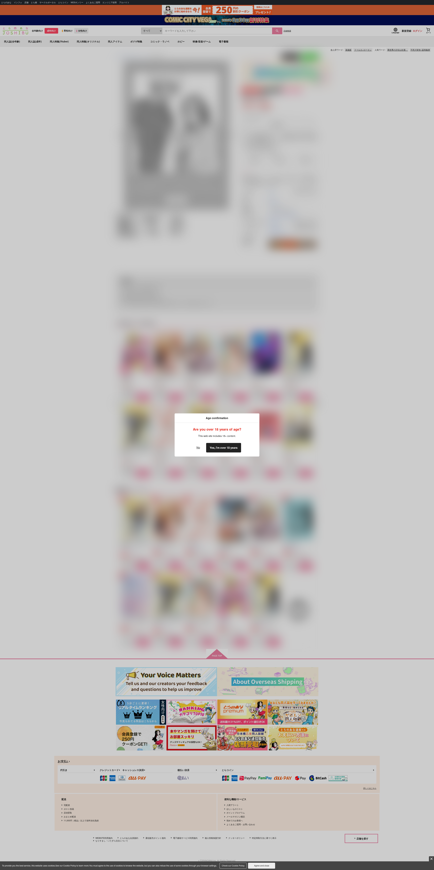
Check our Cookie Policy (233, 865)
